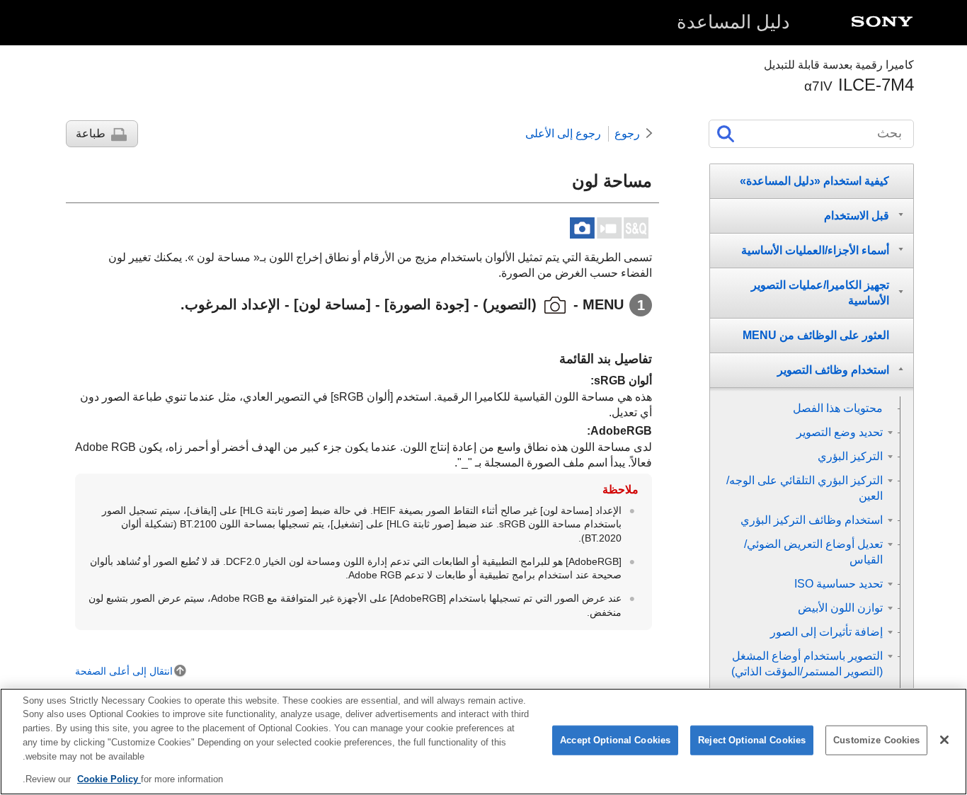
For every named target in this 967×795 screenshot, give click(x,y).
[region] (483, 741)
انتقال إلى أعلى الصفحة (124, 671)
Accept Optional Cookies (615, 740)
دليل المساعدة (733, 22)
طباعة (90, 133)
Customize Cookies (876, 740)
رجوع (627, 133)
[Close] (944, 739)
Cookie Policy (109, 778)
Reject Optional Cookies (752, 740)
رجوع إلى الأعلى (563, 133)
